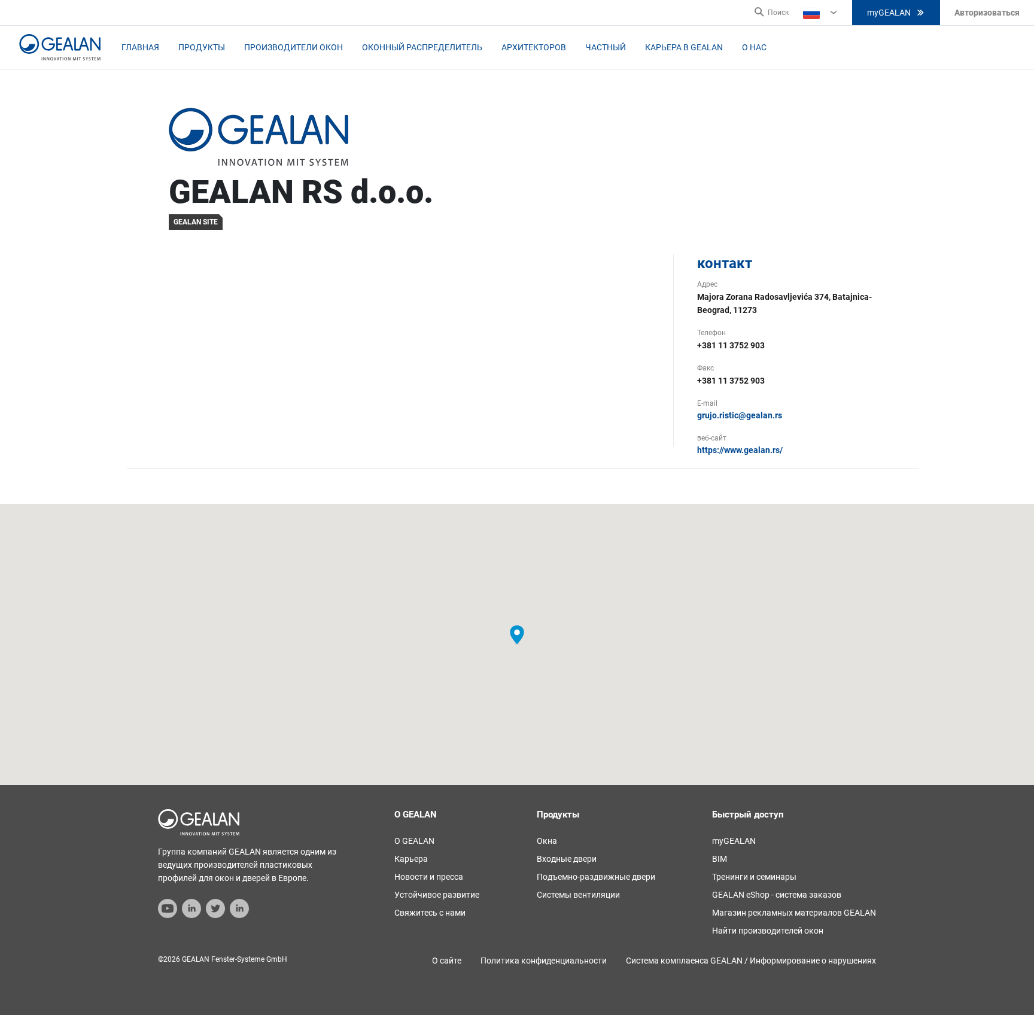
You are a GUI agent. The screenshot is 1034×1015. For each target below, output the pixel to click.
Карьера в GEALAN (684, 47)
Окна (547, 841)
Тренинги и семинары (754, 877)
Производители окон (293, 47)
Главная (140, 47)
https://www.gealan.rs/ (740, 450)
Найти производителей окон (767, 930)
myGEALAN (889, 12)
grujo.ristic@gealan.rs (739, 415)
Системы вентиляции (578, 894)
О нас (754, 47)
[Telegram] (215, 908)
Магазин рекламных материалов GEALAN (794, 912)
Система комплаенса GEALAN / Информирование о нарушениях (751, 960)
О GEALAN (414, 841)
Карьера (411, 859)
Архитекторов (533, 47)
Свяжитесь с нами (430, 912)
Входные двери (567, 859)
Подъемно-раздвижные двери (596, 877)
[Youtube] (167, 908)
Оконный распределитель (422, 47)
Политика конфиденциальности (543, 960)
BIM (719, 859)
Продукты (201, 47)
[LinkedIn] (191, 908)
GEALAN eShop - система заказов (776, 894)
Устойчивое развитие (436, 894)
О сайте (446, 960)
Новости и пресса (428, 877)
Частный (605, 47)
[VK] (239, 908)
